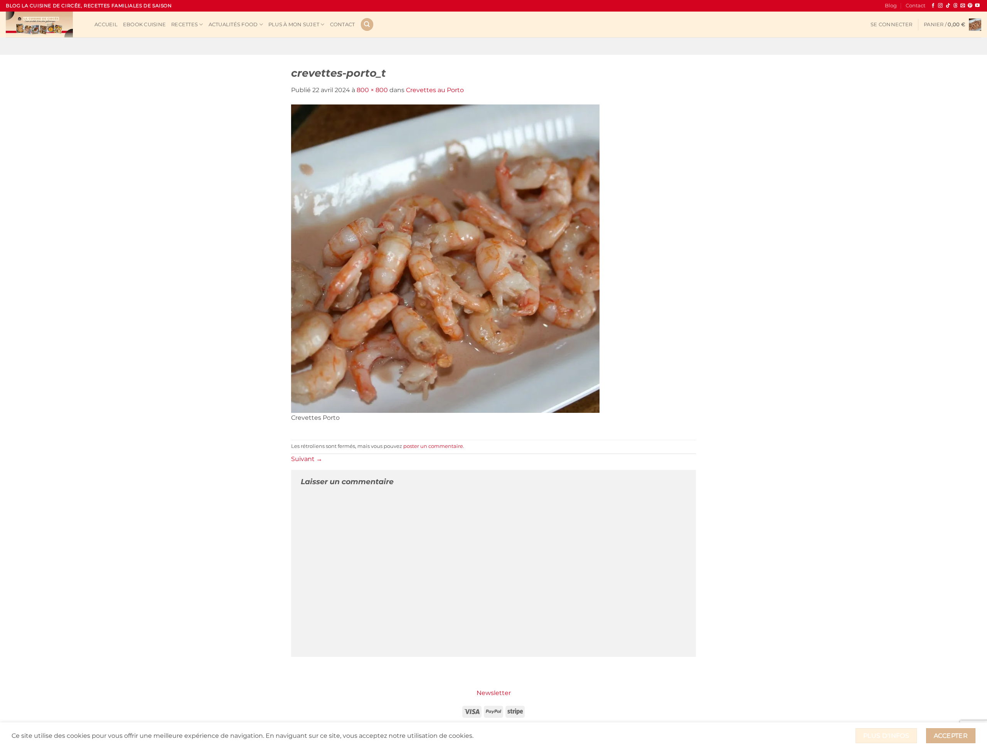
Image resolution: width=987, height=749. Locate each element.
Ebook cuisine (144, 24)
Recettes (184, 24)
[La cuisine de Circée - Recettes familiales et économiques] (44, 24)
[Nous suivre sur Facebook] (933, 5)
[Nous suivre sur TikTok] (948, 5)
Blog (891, 5)
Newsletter (494, 693)
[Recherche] (367, 24)
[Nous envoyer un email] (962, 5)
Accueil (106, 24)
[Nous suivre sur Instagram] (940, 5)
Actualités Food (233, 24)
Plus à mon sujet (293, 24)
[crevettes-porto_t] (445, 258)
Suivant (306, 459)
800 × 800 (372, 90)
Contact (915, 5)
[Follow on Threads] (955, 5)
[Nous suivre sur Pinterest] (970, 5)
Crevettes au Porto (435, 90)
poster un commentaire (433, 446)
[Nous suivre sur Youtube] (977, 5)
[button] (891, 25)
